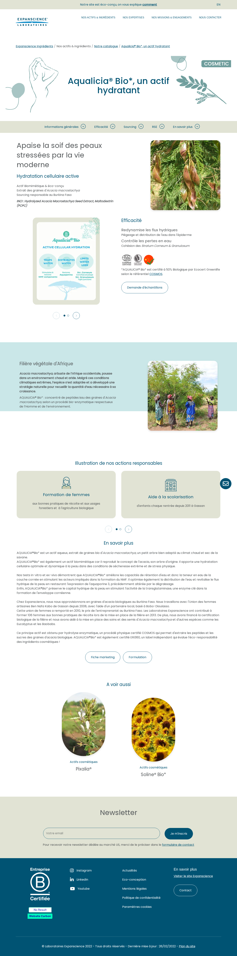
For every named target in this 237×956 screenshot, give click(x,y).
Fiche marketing (103, 657)
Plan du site (187, 946)
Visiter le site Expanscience (193, 876)
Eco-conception (134, 879)
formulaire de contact (178, 845)
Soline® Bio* (153, 774)
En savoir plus (183, 127)
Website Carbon (40, 916)
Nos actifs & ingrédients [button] (98, 17)
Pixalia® (84, 769)
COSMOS (155, 274)
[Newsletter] (225, 483)
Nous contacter (210, 17)
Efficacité (101, 127)
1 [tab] (64, 316)
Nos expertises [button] (133, 17)
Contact (185, 890)
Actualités (129, 870)
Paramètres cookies (137, 907)
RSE (154, 127)
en (218, 4)
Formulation (137, 657)
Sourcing (130, 127)
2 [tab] (68, 316)
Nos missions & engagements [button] (172, 17)
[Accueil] (33, 22)
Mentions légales (134, 889)
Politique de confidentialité (141, 898)
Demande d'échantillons (144, 287)
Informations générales (61, 127)
